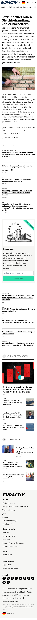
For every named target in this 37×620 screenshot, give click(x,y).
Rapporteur (27, 7)
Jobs (4, 513)
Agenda (5, 517)
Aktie (16, 138)
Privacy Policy (13, 607)
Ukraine (3, 7)
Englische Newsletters (10, 568)
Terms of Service (27, 607)
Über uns (6, 532)
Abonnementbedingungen (12, 598)
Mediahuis (6, 539)
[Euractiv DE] (9, 2)
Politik (10, 7)
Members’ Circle (8, 524)
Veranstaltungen (8, 510)
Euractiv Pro (7, 555)
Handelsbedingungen (10, 601)
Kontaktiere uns (8, 536)
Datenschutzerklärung (11, 592)
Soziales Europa (16, 133)
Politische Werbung (10, 546)
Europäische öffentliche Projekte (15, 506)
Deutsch (28, 3)
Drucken (7, 138)
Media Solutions (8, 503)
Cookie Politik (26, 592)
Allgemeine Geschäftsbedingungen (15, 595)
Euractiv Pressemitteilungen (13, 543)
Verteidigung (17, 7)
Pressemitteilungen (10, 520)
